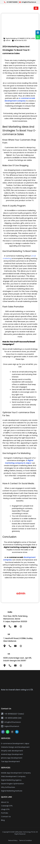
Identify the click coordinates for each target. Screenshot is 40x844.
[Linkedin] (38, 32)
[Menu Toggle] (36, 8)
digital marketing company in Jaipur (19, 461)
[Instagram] (12, 732)
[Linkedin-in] (17, 732)
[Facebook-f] (3, 732)
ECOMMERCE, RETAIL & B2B (26, 38)
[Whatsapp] (7, 732)
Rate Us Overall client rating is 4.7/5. (17, 690)
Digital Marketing (11, 38)
